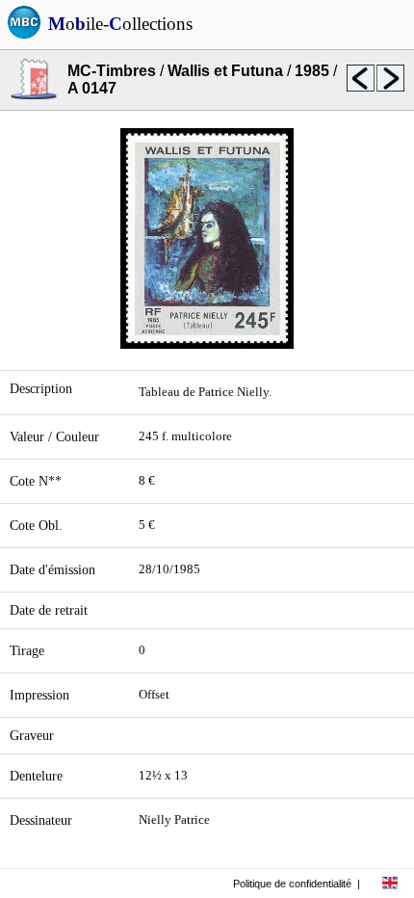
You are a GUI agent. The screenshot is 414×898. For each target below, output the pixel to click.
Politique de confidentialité (292, 883)
